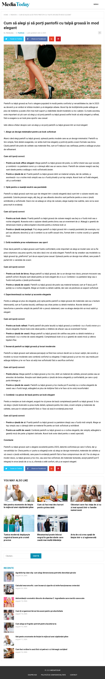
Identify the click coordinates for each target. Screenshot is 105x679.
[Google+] (51, 39)
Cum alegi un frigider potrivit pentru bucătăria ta (35, 624)
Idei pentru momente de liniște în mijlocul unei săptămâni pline (41, 637)
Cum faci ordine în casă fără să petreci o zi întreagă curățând (41, 649)
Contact (73, 675)
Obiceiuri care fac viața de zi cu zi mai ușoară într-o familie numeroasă (86, 507)
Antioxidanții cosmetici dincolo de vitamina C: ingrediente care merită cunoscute (49, 598)
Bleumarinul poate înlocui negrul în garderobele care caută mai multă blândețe (50, 537)
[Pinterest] (58, 39)
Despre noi (32, 675)
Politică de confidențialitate (53, 675)
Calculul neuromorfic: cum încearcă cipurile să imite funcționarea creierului (47, 586)
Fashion (13, 15)
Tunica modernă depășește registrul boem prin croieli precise (17, 537)
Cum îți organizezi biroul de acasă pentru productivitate (39, 611)
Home (6, 15)
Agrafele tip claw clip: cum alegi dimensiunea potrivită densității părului (45, 573)
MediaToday (55, 670)
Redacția (9, 33)
